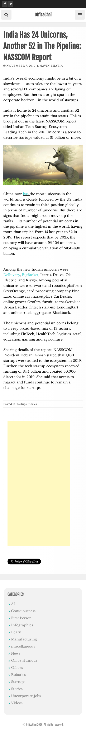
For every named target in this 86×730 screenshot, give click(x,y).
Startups (21, 404)
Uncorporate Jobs (26, 696)
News (15, 653)
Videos (17, 703)
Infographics (22, 625)
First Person (21, 618)
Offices (17, 667)
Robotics (18, 675)
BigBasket (30, 275)
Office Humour (24, 660)
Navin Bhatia (51, 65)
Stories (32, 404)
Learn (16, 632)
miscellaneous (23, 646)
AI (13, 604)
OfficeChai (43, 14)
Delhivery (11, 275)
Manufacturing (24, 639)
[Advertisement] (39, 483)
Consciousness (23, 611)
